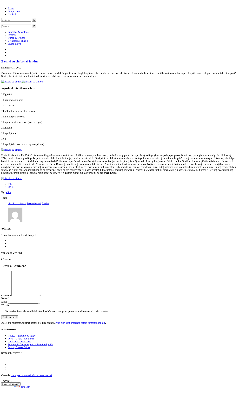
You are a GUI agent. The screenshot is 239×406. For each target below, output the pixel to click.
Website (5, 305)
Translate (25, 387)
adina (8, 192)
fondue (45, 203)
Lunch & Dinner (16, 37)
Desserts (12, 35)
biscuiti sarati (34, 203)
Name (5, 298)
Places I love (14, 43)
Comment (6, 295)
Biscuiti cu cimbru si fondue (19, 61)
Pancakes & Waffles (18, 32)
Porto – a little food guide (21, 338)
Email (4, 301)
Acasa (11, 8)
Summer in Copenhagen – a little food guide (30, 344)
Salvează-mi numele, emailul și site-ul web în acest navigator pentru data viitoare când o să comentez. (57, 311)
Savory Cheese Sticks (19, 347)
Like (10, 184)
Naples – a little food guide (21, 335)
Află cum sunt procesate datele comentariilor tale (80, 322)
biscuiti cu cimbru (17, 203)
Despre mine (14, 11)
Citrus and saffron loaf (19, 341)
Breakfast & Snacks (18, 40)
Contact (12, 14)
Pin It (10, 186)
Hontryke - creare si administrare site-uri (31, 375)
